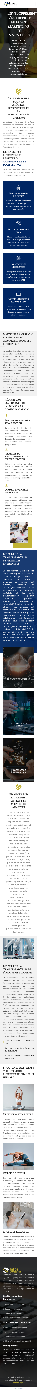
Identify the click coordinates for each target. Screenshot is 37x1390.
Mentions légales (18, 1383)
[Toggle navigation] (32, 3)
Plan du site (18, 1388)
